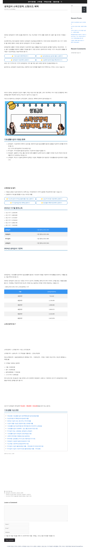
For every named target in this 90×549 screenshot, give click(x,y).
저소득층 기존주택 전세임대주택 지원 (18, 443)
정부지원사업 (9, 491)
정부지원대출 (32, 1)
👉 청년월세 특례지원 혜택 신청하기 (51, 202)
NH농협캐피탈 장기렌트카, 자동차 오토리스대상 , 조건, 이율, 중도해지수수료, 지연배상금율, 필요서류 (78, 36)
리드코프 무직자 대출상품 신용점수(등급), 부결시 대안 (19, 496)
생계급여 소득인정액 (11, 492)
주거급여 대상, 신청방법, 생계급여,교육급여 (19, 431)
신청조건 (18, 492)
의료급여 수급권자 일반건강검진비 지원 (18, 441)
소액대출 (39, 1)
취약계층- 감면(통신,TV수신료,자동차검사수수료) (21, 438)
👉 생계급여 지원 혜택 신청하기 (20, 60)
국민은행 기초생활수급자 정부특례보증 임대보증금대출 (23, 416)
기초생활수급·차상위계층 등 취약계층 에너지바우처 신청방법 (24, 426)
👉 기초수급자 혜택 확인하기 (20, 56)
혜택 (22, 492)
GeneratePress (79, 546)
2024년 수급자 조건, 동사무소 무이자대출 (19, 421)
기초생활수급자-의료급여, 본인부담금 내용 (19, 433)
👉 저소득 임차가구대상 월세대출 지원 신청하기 (20, 199)
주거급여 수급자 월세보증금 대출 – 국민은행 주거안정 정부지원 (25, 446)
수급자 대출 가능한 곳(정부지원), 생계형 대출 (20, 423)
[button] (61, 2)
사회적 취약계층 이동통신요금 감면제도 (18, 436)
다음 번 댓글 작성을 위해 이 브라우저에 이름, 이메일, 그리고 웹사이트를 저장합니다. (30, 536)
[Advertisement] (36, 22)
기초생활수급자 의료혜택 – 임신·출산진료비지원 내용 (22, 428)
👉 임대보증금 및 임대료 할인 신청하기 (52, 56)
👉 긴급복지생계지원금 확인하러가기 (51, 60)
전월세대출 (56, 1)
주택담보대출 (47, 1)
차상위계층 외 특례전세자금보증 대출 (18, 418)
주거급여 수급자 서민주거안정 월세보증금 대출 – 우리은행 (23, 448)
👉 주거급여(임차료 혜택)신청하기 (20, 202)
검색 (72, 5)
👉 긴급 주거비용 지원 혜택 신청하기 (51, 199)
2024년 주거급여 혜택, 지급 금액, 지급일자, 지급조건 (18, 494)
